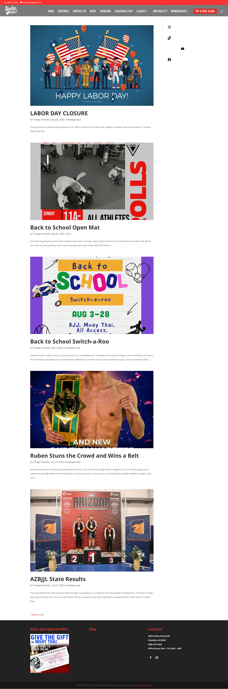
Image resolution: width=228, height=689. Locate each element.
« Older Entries (37, 614)
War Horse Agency (143, 685)
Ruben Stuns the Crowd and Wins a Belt (84, 455)
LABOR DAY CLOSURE (59, 113)
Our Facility (160, 11)
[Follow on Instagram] (156, 657)
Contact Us (79, 11)
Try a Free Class (205, 11)
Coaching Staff (124, 11)
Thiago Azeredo (41, 119)
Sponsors (105, 11)
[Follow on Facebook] (150, 657)
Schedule (63, 11)
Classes (141, 11)
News (93, 11)
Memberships (179, 11)
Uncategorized (73, 119)
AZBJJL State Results (58, 579)
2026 (68, 233)
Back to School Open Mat (65, 227)
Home (51, 11)
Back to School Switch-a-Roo (69, 341)
